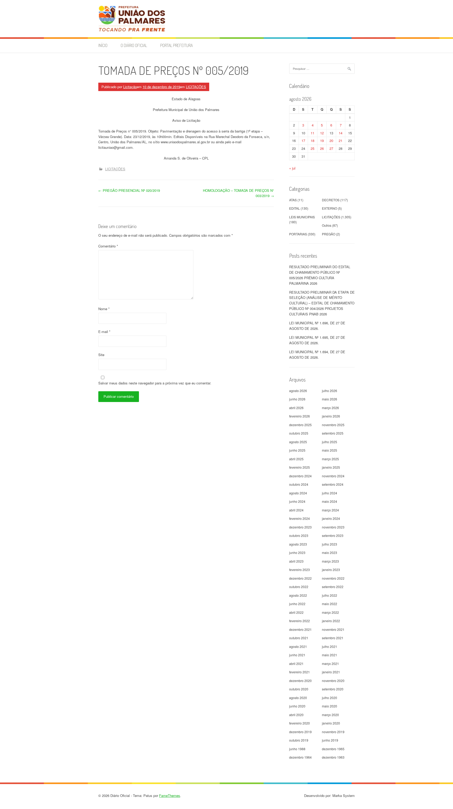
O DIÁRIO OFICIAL (134, 45)
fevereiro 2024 (299, 518)
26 (322, 148)
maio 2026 (329, 399)
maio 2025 (329, 450)
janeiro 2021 (331, 672)
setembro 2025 (332, 433)
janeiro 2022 (331, 620)
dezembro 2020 (300, 680)
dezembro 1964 (300, 757)
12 (322, 132)
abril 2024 (296, 510)
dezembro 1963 (333, 757)
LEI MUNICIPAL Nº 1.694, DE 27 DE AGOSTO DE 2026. (317, 354)
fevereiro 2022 (299, 620)
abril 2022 (296, 612)
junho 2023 (297, 552)
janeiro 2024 (331, 518)
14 (340, 132)
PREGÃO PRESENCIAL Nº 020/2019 (129, 190)
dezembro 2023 (300, 527)
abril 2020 (296, 714)
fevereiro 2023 (299, 569)
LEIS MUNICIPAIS (302, 217)
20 (331, 140)
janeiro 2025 (331, 467)
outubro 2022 (298, 586)
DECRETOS (330, 200)
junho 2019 (330, 740)
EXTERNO (329, 208)
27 (331, 148)
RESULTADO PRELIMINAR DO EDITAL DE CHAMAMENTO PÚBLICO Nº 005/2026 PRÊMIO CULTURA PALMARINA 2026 (319, 274)
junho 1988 (297, 749)
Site (101, 354)
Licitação (130, 86)
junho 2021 (297, 655)
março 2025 (330, 459)
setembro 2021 (332, 638)
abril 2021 (296, 663)
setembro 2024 (332, 484)
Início (102, 45)
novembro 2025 (333, 424)
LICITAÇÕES (196, 86)
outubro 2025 (298, 433)
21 (340, 140)
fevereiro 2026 (299, 416)
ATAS (293, 200)
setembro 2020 (332, 689)
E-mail (104, 331)
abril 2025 (296, 459)
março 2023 (330, 561)
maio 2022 (329, 603)
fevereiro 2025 (299, 467)
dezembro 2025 (300, 424)
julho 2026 (329, 390)
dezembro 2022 (300, 578)
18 (312, 140)
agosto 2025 (298, 442)
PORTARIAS (298, 234)
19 (322, 140)
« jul (292, 168)
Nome (104, 308)
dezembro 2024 (300, 476)
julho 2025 (329, 442)
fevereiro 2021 (299, 672)
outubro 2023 (298, 535)
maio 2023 (329, 552)
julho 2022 (329, 595)
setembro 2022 (332, 586)
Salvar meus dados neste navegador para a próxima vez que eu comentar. (154, 382)
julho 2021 (329, 646)
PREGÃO (328, 234)
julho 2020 (329, 697)
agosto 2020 (298, 697)
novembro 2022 (333, 578)
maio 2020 (329, 706)
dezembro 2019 (300, 731)
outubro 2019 (298, 740)
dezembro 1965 (333, 749)
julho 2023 (329, 544)
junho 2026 (297, 399)
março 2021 (330, 663)
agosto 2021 (298, 646)
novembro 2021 (333, 629)
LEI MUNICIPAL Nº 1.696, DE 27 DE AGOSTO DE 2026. (317, 325)
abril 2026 (296, 407)
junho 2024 (297, 501)
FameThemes (169, 795)
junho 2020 (297, 706)
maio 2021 (329, 655)
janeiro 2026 (331, 416)
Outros (326, 225)
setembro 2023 (332, 535)
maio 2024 (329, 501)
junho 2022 (297, 603)
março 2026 (330, 407)
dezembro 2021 (300, 629)
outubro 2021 (298, 638)
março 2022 (330, 612)
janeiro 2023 (331, 569)
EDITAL (294, 208)
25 (312, 148)
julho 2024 (329, 493)
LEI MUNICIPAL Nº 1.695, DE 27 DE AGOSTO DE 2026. (317, 340)
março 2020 (330, 714)
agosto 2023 (298, 544)
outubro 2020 (298, 689)
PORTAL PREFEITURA (176, 45)
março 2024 (330, 510)
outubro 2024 (298, 484)
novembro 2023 (333, 527)
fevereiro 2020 (299, 723)
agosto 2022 (298, 595)
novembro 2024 (333, 476)
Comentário (108, 246)
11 (312, 132)
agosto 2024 (298, 493)
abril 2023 (296, 561)
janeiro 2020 (331, 723)
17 (303, 140)
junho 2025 (297, 450)
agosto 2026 (298, 390)
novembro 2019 (333, 731)
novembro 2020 (333, 680)
